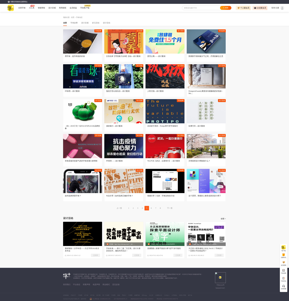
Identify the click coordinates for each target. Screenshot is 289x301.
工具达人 (167, 295)
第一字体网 (106, 295)
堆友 (118, 295)
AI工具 (151, 295)
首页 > (73, 17)
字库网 (113, 295)
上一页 (119, 208)
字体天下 (73, 295)
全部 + (223, 219)
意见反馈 (116, 284)
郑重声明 (86, 284)
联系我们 (66, 284)
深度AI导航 (182, 295)
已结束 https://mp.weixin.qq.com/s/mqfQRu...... (205, 244)
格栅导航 (137, 295)
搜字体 (190, 295)
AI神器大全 (158, 295)
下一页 (169, 208)
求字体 (92, 295)
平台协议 (76, 284)
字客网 (80, 295)
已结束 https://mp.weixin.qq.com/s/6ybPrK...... (164, 244)
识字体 (86, 295)
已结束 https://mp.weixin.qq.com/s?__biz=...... (122, 244)
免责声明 (96, 284)
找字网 (98, 295)
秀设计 (124, 295)
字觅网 (130, 295)
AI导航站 (174, 295)
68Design (144, 295)
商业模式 (106, 284)
